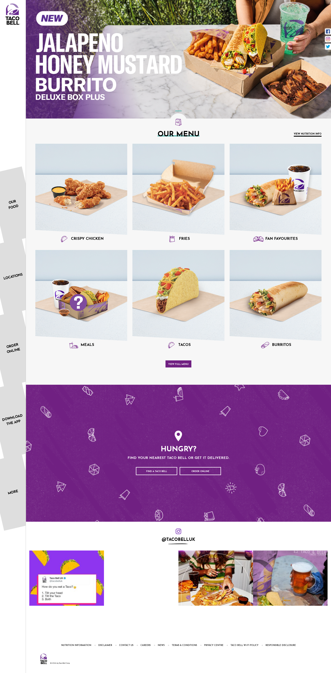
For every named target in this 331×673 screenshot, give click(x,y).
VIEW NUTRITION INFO (308, 134)
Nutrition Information (76, 645)
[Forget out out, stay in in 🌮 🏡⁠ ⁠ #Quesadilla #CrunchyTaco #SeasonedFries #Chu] (112, 578)
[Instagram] (328, 39)
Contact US (126, 645)
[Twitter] (328, 47)
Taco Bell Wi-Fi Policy (244, 645)
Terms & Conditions (184, 645)
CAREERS (146, 645)
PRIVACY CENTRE (213, 645)
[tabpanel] (178, 59)
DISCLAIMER (105, 645)
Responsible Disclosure (280, 645)
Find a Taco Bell (156, 471)
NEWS (161, 645)
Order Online (200, 471)
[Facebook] (328, 31)
